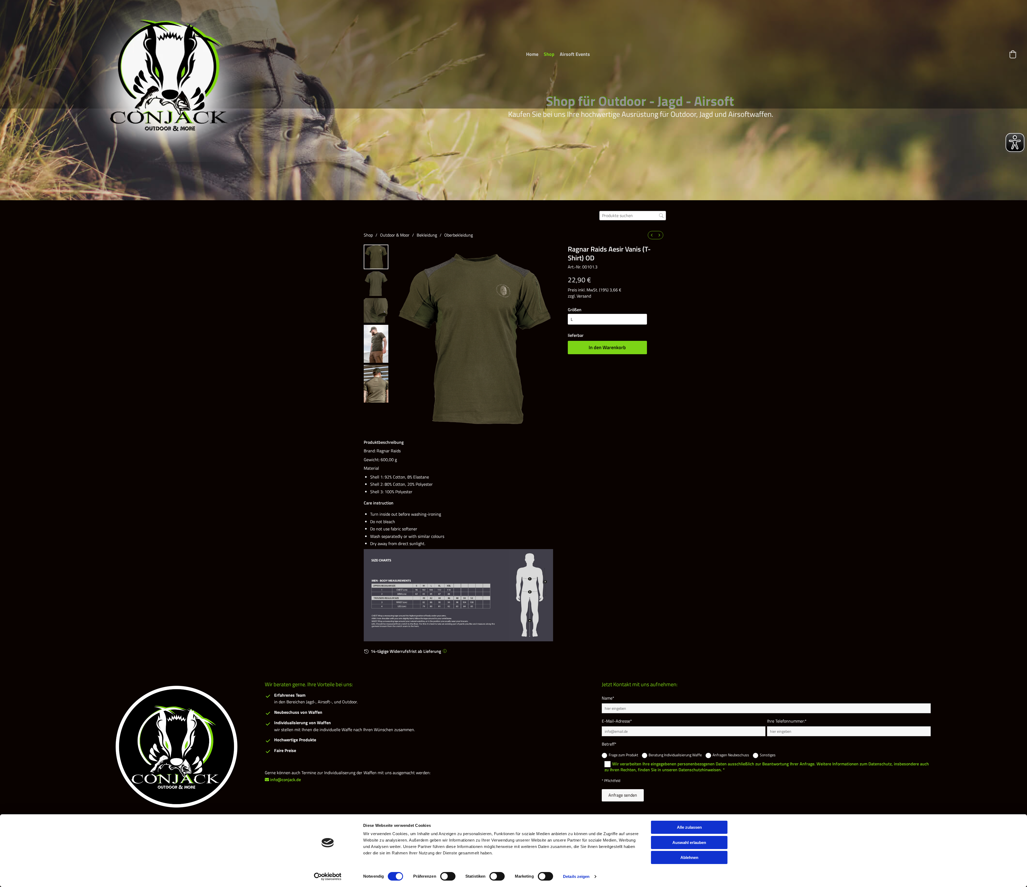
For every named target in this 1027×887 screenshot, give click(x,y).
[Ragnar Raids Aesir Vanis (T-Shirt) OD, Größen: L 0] (376, 257)
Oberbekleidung (458, 235)
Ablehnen (689, 857)
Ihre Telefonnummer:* (787, 721)
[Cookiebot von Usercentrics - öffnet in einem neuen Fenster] (327, 877)
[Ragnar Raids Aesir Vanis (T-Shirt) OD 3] (376, 344)
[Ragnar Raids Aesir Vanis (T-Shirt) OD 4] (376, 384)
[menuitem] (652, 235)
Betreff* (609, 744)
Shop (549, 54)
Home (532, 54)
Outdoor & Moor (394, 235)
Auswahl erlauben (689, 842)
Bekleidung (427, 235)
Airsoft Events (575, 54)
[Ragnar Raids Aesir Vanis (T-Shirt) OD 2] (376, 310)
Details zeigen (576, 876)
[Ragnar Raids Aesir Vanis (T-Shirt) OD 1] (376, 283)
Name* (608, 698)
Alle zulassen (689, 827)
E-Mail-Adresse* (617, 721)
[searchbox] (632, 215)
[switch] (447, 876)
